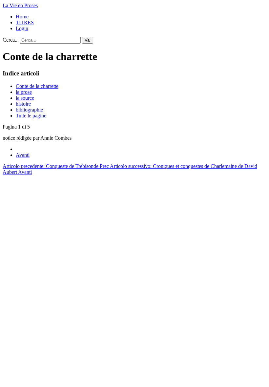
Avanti (23, 155)
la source (25, 98)
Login (22, 28)
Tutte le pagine (31, 115)
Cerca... (11, 40)
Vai (88, 40)
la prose (24, 92)
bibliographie (29, 109)
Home (22, 16)
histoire (23, 104)
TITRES (25, 22)
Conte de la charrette (37, 86)
